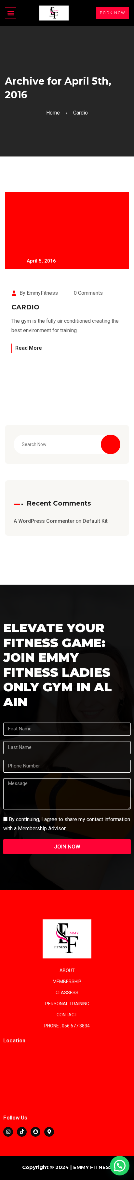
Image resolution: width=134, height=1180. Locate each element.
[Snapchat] (35, 1132)
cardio (80, 113)
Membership (67, 981)
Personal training (67, 1003)
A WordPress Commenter (44, 521)
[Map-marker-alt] (49, 1132)
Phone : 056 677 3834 (67, 1025)
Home (54, 113)
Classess (67, 992)
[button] (10, 13)
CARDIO (25, 307)
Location (14, 1040)
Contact (67, 1014)
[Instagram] (8, 1132)
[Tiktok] (22, 1132)
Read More (28, 348)
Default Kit (95, 521)
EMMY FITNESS (92, 1167)
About (67, 970)
